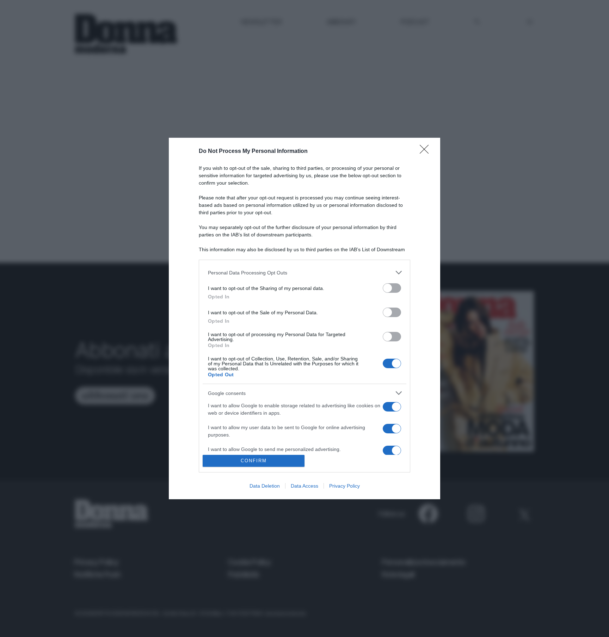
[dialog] (304, 318)
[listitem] (304, 272)
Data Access (304, 486)
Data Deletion (265, 486)
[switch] (392, 288)
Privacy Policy (344, 486)
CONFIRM (254, 460)
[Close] (426, 151)
